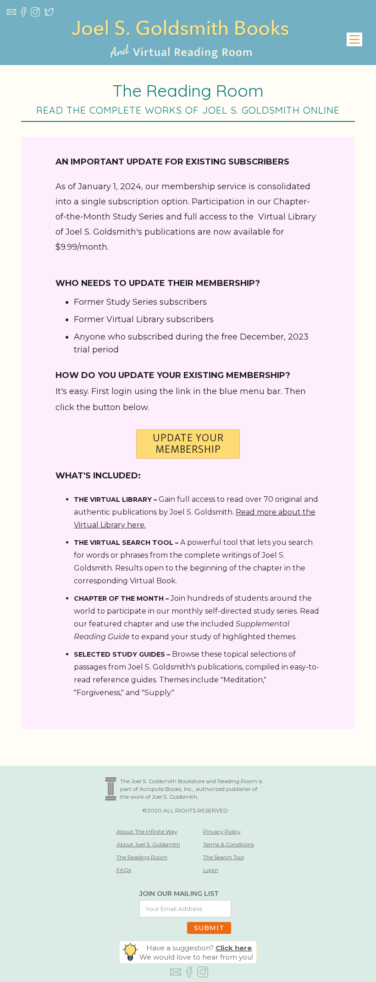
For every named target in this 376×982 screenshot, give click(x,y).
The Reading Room (141, 857)
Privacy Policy (222, 831)
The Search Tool (223, 857)
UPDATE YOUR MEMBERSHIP (188, 444)
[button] (354, 39)
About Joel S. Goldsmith (148, 844)
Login (210, 870)
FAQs (123, 870)
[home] (180, 39)
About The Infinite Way (146, 831)
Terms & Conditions (228, 844)
